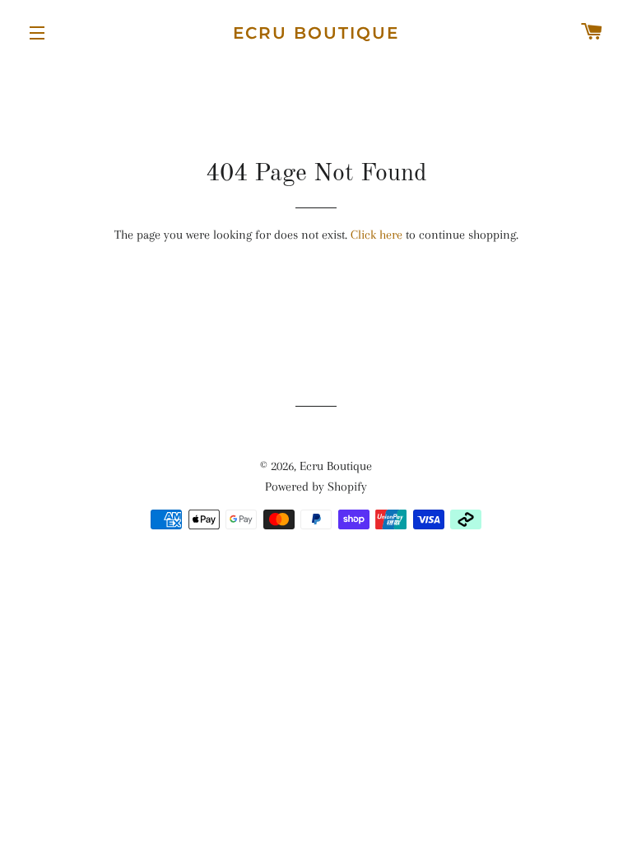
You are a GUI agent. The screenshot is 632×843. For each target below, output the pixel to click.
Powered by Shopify (316, 486)
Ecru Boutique (316, 33)
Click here (376, 234)
